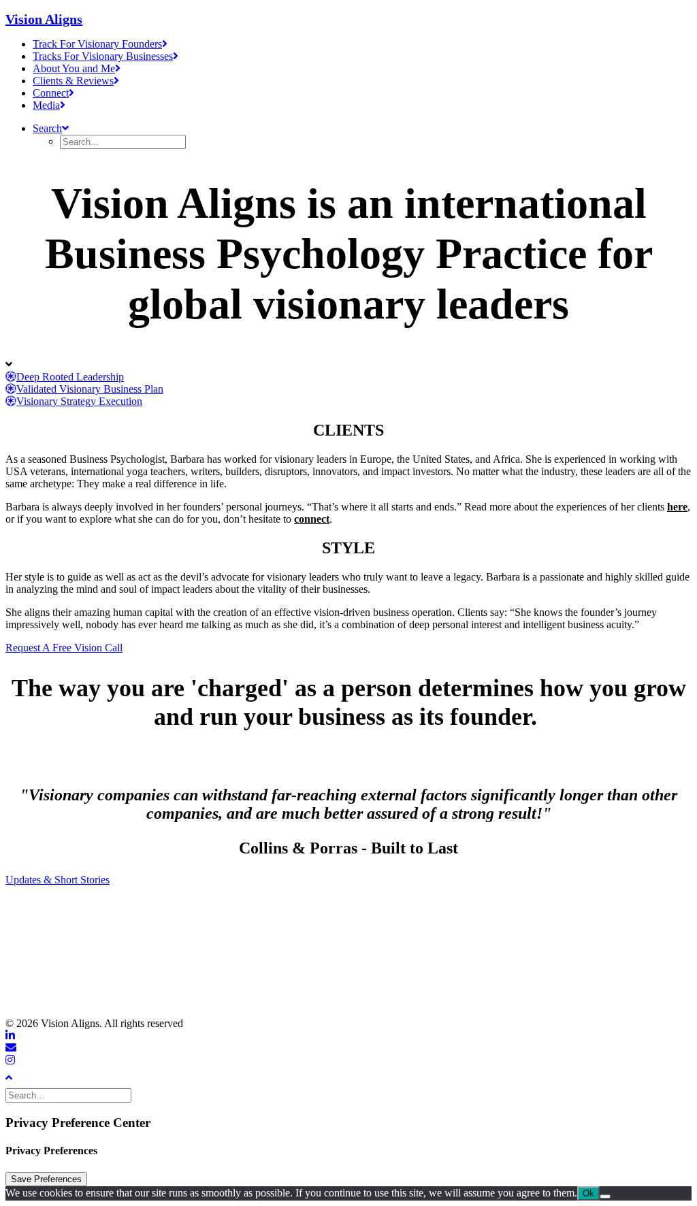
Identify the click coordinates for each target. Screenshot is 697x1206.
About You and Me (74, 68)
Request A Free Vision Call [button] (64, 647)
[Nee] (605, 1196)
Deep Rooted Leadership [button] (70, 376)
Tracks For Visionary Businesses (103, 56)
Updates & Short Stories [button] (57, 879)
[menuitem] (362, 44)
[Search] (69, 1095)
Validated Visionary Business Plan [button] (89, 389)
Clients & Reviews (73, 80)
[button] (51, 128)
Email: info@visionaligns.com (73, 958)
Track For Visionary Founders (97, 44)
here (677, 506)
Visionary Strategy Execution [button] (79, 401)
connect (311, 519)
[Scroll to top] (19, 1076)
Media (46, 105)
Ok (588, 1193)
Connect (51, 93)
